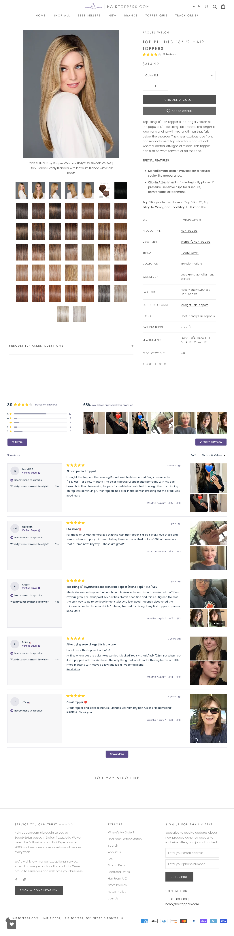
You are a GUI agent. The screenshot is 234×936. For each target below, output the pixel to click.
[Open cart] (223, 6)
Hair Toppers (189, 231)
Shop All (61, 16)
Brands (131, 16)
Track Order (187, 16)
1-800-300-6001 (176, 899)
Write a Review (215, 443)
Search (113, 845)
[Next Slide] (224, 423)
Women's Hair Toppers (195, 242)
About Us (114, 852)
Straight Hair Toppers (194, 305)
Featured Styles (119, 872)
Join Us (195, 6)
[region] (155, 423)
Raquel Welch (156, 33)
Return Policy (117, 892)
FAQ (111, 859)
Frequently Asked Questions (36, 346)
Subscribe (179, 877)
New (113, 16)
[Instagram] (24, 879)
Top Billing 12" (193, 202)
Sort (194, 455)
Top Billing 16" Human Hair (188, 207)
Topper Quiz (157, 16)
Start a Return (117, 865)
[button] (159, 54)
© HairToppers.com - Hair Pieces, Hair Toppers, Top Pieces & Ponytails (65, 918)
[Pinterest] (165, 364)
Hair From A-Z (117, 878)
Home (41, 16)
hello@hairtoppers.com (182, 904)
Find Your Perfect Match (125, 839)
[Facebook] (155, 364)
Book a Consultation (39, 890)
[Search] (215, 6)
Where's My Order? (121, 832)
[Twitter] (160, 364)
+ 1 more (218, 623)
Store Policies (117, 885)
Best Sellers (89, 16)
